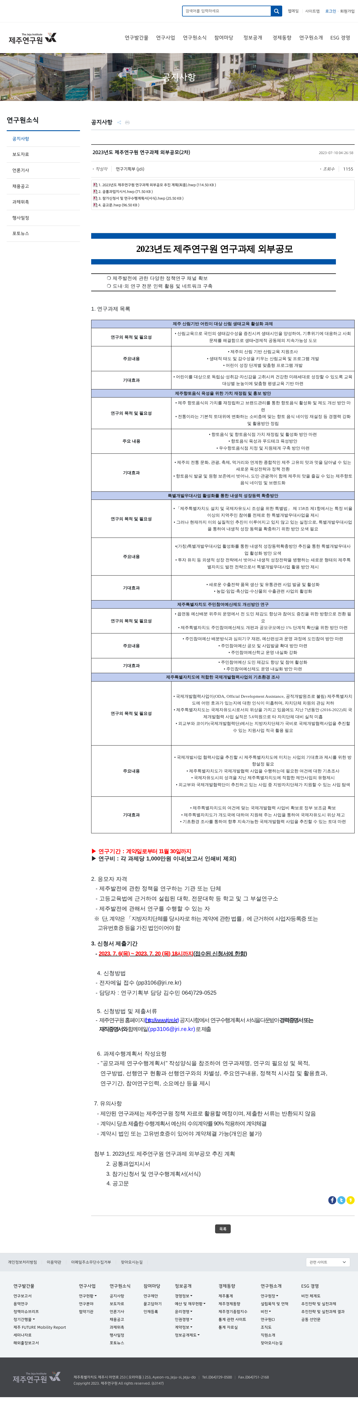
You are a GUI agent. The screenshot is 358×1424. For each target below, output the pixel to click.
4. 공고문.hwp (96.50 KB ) (118, 205)
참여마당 (223, 37)
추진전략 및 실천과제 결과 (323, 1311)
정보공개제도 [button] (186, 1335)
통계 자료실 (228, 1327)
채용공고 (20, 186)
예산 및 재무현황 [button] (188, 1304)
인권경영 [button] (182, 1319)
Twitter (341, 1200)
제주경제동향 (229, 1304)
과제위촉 (20, 202)
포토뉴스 (20, 233)
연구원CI (268, 1319)
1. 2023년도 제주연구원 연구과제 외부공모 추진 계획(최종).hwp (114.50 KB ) (157, 185)
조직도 (266, 1327)
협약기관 (86, 1311)
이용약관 (54, 1262)
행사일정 (20, 218)
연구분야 (86, 1304)
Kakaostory (351, 1200)
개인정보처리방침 (22, 1262)
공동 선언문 (311, 1319)
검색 (276, 11)
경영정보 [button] (182, 1296)
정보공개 (252, 37)
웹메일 (293, 11)
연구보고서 (22, 1296)
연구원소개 (311, 37)
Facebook (332, 1200)
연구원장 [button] (268, 1296)
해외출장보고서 (26, 1343)
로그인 (330, 11)
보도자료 (20, 154)
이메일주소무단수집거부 (91, 1262)
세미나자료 (22, 1335)
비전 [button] (264, 1311)
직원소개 (268, 1335)
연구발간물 (137, 37)
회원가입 (347, 11)
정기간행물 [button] (22, 1319)
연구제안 (150, 1296)
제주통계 (225, 1296)
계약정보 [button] (182, 1327)
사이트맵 (312, 11)
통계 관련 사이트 (232, 1319)
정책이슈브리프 (26, 1311)
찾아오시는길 (132, 1262)
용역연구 (20, 1304)
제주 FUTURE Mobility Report (39, 1327)
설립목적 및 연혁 (274, 1304)
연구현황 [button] (86, 1296)
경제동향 (281, 37)
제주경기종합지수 (233, 1311)
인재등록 (150, 1311)
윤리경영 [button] (182, 1311)
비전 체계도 (311, 1296)
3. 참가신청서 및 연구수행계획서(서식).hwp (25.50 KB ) (140, 198)
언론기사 (20, 170)
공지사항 (20, 139)
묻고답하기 (152, 1304)
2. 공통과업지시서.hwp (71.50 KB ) (125, 191)
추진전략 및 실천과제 (318, 1304)
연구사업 (165, 37)
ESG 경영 (340, 37)
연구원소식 (195, 37)
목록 (223, 1229)
